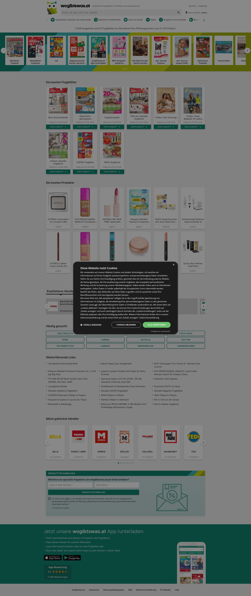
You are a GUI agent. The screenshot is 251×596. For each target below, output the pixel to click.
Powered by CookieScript (160, 331)
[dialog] (125, 298)
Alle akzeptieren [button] (157, 324)
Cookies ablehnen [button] (126, 324)
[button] (90, 324)
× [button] (174, 265)
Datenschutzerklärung (149, 317)
